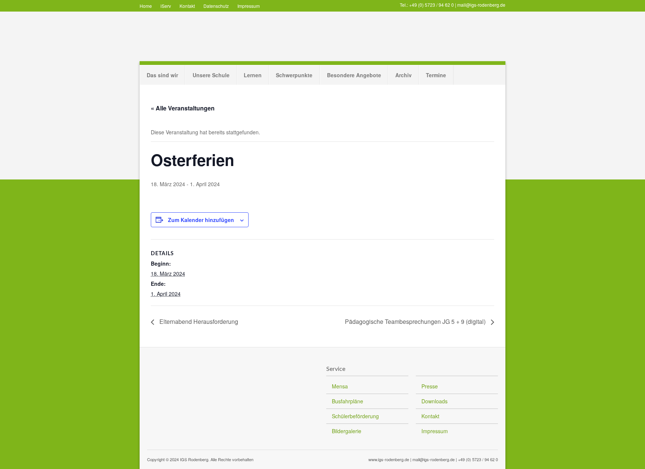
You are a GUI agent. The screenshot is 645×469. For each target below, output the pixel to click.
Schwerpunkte (294, 75)
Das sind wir (162, 75)
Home (146, 6)
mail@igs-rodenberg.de (481, 4)
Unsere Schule (211, 75)
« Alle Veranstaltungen (183, 108)
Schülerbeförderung (355, 416)
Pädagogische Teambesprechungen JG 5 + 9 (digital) (416, 321)
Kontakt (187, 6)
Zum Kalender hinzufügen (201, 219)
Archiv (403, 75)
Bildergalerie (346, 431)
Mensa (340, 386)
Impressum (248, 6)
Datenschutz (216, 6)
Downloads (434, 401)
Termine (436, 75)
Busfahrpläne (347, 401)
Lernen (253, 75)
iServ (166, 6)
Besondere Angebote (354, 75)
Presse (429, 386)
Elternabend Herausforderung (198, 321)
